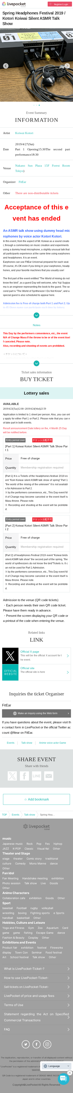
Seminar (37, 952)
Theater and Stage (16, 853)
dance (54, 863)
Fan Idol (8, 873)
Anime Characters (15, 893)
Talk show (26, 742)
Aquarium (52, 927)
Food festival (54, 952)
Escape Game (45, 932)
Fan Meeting (10, 878)
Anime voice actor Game (52, 742)
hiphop (58, 843)
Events (10, 742)
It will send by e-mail (48, 776)
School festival (19, 957)
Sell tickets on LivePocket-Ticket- (26, 987)
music (6, 838)
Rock (30, 843)
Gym (31, 927)
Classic (29, 848)
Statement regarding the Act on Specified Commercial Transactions (36, 1017)
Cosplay (33, 937)
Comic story (34, 858)
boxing (22, 913)
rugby (34, 908)
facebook (24, 776)
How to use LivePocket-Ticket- (26, 978)
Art (4, 957)
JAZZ (5, 848)
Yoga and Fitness (13, 927)
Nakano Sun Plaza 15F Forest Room (42, 165)
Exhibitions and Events (19, 942)
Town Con (21, 952)
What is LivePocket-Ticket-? (24, 969)
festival (41, 947)
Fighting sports (40, 913)
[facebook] (36, 1044)
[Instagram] (47, 1044)
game (16, 932)
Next (67, 66)
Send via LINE (36, 776)
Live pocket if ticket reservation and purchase (14, 4)
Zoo (40, 927)
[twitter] (26, 1044)
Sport (6, 903)
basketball (23, 917)
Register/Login (61, 4)
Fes (47, 843)
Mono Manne (37, 863)
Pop (38, 843)
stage (6, 858)
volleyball (47, 908)
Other (56, 848)
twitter (12, 776)
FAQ (7, 1029)
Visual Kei (43, 848)
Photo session (11, 883)
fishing (28, 932)
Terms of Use (13, 1005)
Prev (6, 66)
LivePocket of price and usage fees (29, 996)
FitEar (22, 182)
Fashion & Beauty (13, 937)
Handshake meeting (35, 878)
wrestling (8, 913)
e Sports (59, 913)
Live (43, 883)
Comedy (20, 863)
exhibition (58, 878)
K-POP (17, 848)
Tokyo (19, 171)
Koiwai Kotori (24, 133)
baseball (7, 908)
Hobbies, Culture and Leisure (23, 923)
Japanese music (12, 843)
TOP (4, 814)
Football (22, 908)
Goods (54, 883)
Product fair (9, 947)
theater (18, 858)
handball (7, 917)
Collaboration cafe (13, 898)
